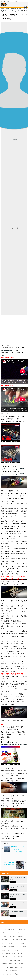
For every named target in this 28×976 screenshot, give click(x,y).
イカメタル (23, 926)
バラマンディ (5, 957)
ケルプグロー (18, 933)
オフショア (22, 929)
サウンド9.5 (21, 936)
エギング (4, 929)
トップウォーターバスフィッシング (10, 950)
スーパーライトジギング (7, 943)
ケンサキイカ (5, 936)
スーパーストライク (21, 939)
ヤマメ (11, 963)
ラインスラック (14, 967)
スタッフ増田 (13, 881)
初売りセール (17, 974)
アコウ (3, 926)
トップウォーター (22, 946)
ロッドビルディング (6, 974)
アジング (10, 926)
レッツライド (5, 970)
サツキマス (4, 939)
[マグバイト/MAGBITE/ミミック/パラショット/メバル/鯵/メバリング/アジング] (11, 442)
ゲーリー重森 (13, 915)
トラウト (20, 953)
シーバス (12, 939)
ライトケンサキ (19, 963)
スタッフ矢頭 (13, 907)
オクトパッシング (13, 929)
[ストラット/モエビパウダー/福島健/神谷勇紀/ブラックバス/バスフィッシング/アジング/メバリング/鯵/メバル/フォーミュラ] (11, 766)
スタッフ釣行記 (13, 890)
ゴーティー (13, 936)
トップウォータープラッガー (8, 953)
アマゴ (16, 926)
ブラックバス (5, 960)
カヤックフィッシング (7, 933)
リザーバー (23, 967)
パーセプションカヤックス (17, 957)
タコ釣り (4, 946)
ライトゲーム (5, 967)
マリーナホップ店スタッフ (17, 960)
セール (17, 943)
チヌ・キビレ (12, 946)
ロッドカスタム (14, 970)
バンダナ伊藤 (14, 140)
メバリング (4, 963)
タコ (23, 943)
